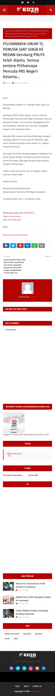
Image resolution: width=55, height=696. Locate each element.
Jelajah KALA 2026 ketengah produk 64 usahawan (33, 599)
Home (7, 31)
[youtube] (37, 668)
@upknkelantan (14, 453)
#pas (5, 98)
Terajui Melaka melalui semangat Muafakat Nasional (32, 612)
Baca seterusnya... (13, 216)
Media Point (35, 691)
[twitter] (28, 2)
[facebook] (22, 2)
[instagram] (33, 2)
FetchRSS (28, 213)
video (16, 639)
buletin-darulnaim (12, 634)
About (26, 686)
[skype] (24, 668)
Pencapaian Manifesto (12, 475)
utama (7, 639)
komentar (27, 634)
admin (8, 83)
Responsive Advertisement (15, 235)
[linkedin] (44, 668)
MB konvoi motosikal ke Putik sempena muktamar (30, 585)
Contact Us (37, 686)
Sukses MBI (33, 475)
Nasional (38, 634)
